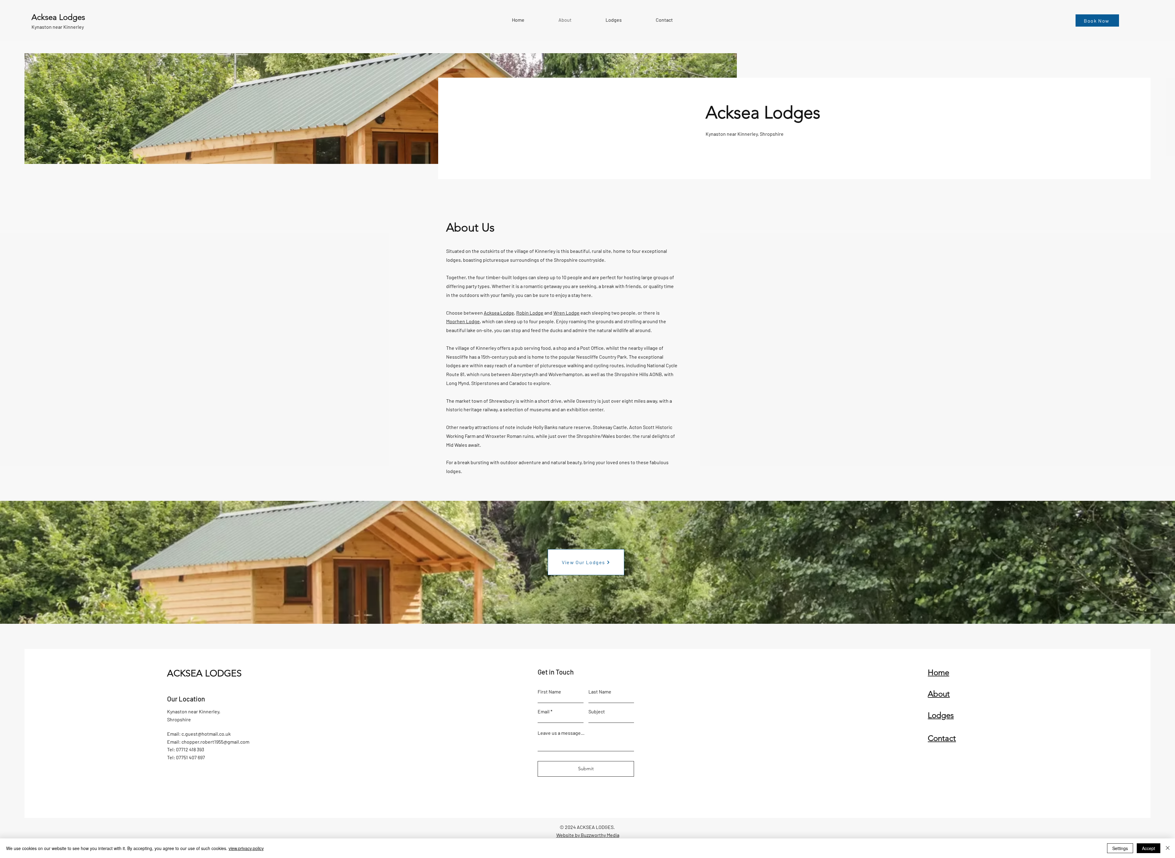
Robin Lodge (529, 313)
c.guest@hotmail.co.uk (206, 734)
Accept (1148, 848)
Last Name (599, 691)
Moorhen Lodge (463, 321)
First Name (549, 691)
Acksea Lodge (499, 313)
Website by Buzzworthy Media (587, 835)
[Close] (1167, 848)
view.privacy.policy (246, 848)
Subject (596, 711)
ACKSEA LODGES (204, 673)
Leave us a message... (561, 732)
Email (544, 711)
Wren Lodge (566, 313)
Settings (1120, 848)
